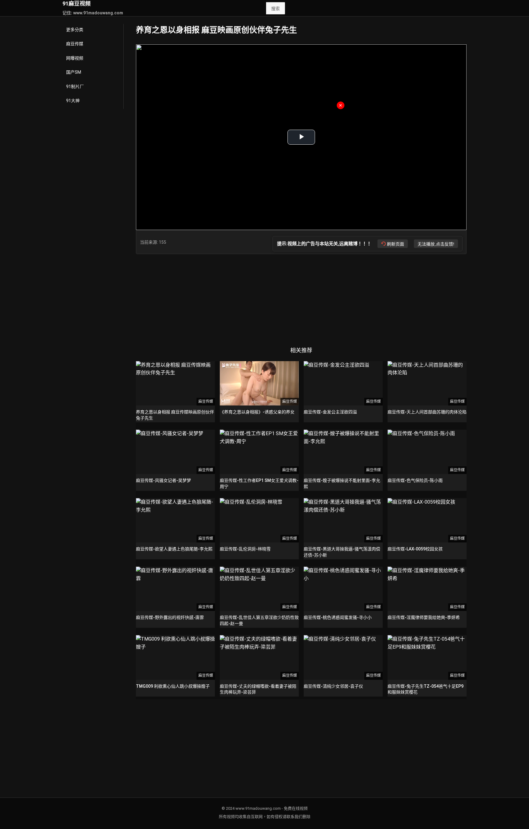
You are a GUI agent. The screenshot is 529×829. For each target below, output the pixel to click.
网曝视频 (74, 58)
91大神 (73, 100)
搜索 (275, 8)
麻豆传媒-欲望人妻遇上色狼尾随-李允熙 (174, 548)
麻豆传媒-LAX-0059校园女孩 (415, 548)
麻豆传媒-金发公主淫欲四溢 (330, 411)
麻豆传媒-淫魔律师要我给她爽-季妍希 (424, 617)
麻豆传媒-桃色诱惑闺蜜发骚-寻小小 (338, 617)
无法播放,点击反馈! (436, 244)
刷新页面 (395, 244)
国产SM (73, 72)
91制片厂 (75, 86)
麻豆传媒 (74, 43)
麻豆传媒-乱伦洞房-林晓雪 (245, 548)
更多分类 (74, 29)
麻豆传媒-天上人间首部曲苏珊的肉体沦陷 (427, 411)
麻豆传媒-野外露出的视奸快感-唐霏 (170, 617)
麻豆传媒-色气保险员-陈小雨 (415, 480)
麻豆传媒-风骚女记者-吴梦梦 (163, 480)
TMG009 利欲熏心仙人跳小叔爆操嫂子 (173, 686)
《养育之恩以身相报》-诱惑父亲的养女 (257, 411)
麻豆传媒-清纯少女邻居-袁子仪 (333, 686)
